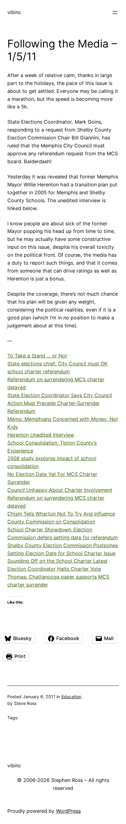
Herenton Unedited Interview (40, 435)
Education (71, 696)
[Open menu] (115, 12)
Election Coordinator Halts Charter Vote (54, 569)
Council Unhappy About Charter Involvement (59, 490)
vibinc (14, 12)
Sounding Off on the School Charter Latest (57, 561)
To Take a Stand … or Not (37, 356)
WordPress (68, 811)
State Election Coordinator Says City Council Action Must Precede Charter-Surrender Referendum (59, 403)
